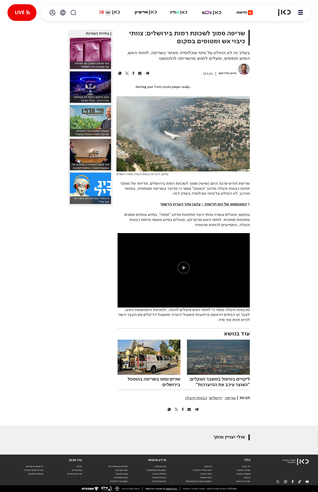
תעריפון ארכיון (159, 481)
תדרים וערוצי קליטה (33, 470)
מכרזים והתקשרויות (118, 466)
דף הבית (246, 466)
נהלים (247, 477)
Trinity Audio (162, 87)
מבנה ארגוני (206, 474)
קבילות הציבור (159, 474)
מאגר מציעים (121, 470)
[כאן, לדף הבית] (281, 12)
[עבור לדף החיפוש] (73, 12)
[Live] (22, 12)
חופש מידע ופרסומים (156, 470)
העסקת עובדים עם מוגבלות (198, 481)
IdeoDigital (171, 489)
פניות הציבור (121, 474)
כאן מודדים (77, 470)
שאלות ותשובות (35, 474)
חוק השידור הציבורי (202, 470)
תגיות (79, 466)
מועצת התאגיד (243, 474)
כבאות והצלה (196, 398)
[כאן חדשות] (245, 12)
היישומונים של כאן (34, 466)
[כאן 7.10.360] (109, 12)
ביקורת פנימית (159, 477)
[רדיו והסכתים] (179, 12)
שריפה (230, 398)
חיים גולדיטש (228, 73)
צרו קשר (208, 466)
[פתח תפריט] (300, 12)
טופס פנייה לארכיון (119, 481)
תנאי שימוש (206, 477)
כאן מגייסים (160, 466)
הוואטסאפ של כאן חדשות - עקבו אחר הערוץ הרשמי (203, 204)
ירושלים (215, 398)
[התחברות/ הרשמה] (52, 12)
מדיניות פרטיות (74, 474)
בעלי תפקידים (121, 477)
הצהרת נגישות (243, 481)
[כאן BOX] (211, 12)
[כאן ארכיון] (145, 12)
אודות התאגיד (243, 470)
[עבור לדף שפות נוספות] (63, 12)
